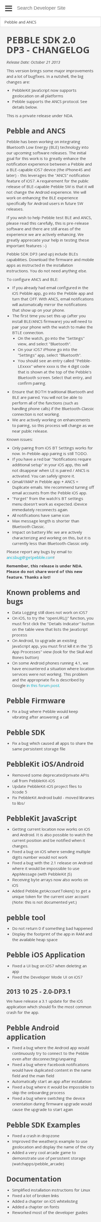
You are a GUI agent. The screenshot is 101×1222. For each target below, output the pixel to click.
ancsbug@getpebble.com (30, 557)
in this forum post (43, 685)
